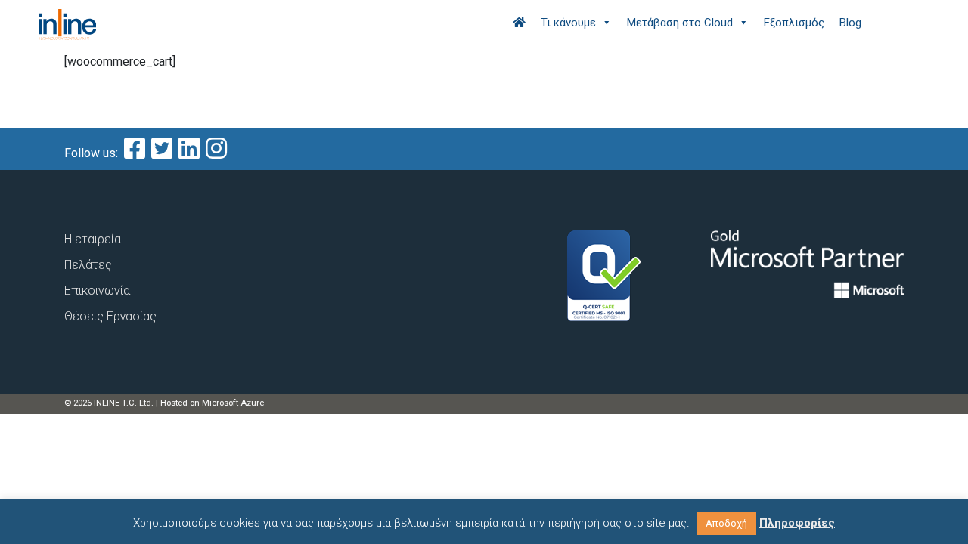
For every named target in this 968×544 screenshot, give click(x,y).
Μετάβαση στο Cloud (680, 22)
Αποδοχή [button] (726, 523)
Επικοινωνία (97, 290)
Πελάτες (88, 265)
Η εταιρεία (92, 239)
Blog (850, 22)
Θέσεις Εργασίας (110, 316)
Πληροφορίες (797, 523)
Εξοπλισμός (794, 22)
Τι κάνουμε (568, 22)
